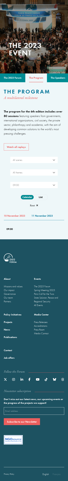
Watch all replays (16, 146)
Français (56, 474)
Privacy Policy (9, 474)
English (46, 474)
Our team (8, 297)
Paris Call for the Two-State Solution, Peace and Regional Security (46, 297)
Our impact (9, 290)
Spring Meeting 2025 (44, 290)
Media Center (41, 314)
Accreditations (40, 325)
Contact (8, 350)
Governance (10, 293)
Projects (8, 322)
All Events (38, 305)
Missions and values (13, 286)
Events (37, 278)
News (7, 329)
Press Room (39, 329)
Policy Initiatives (12, 314)
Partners (7, 301)
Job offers (9, 357)
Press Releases (40, 322)
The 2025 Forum (42, 286)
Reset (32, 205)
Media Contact (41, 333)
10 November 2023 (14, 215)
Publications (10, 337)
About (7, 278)
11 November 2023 (42, 215)
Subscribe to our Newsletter (22, 421)
